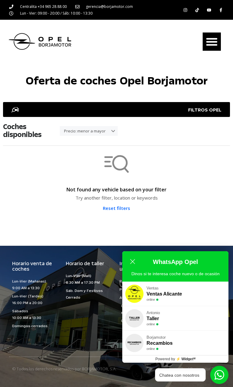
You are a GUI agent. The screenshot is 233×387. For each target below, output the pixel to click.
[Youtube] (209, 10)
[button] (212, 42)
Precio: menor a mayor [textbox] (85, 131)
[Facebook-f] (221, 10)
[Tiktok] (197, 10)
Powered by (175, 359)
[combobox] (89, 131)
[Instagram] (185, 10)
